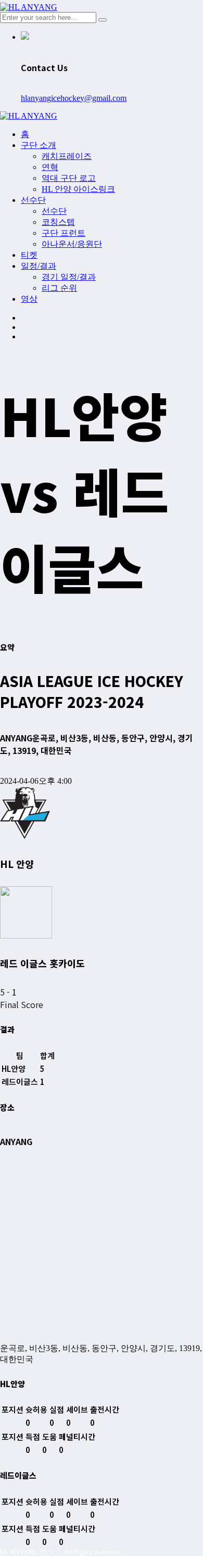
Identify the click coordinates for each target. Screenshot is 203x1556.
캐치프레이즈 (67, 156)
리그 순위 (59, 287)
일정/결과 (38, 265)
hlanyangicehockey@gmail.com (73, 98)
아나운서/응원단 (72, 243)
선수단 (33, 200)
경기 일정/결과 (69, 276)
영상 (29, 298)
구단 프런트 (63, 232)
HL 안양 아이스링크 (78, 189)
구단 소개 (38, 145)
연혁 (50, 167)
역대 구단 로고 (69, 178)
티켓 (29, 254)
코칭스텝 (58, 222)
